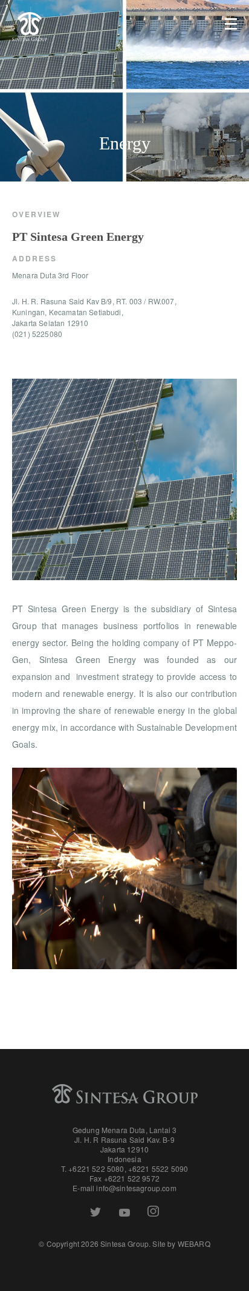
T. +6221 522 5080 (92, 1168)
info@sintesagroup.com (136, 1188)
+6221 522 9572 (132, 1178)
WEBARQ (194, 1243)
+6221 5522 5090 (158, 1168)
